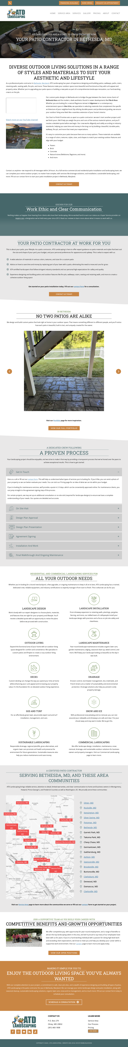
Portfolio (56, 420)
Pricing (91, 1027)
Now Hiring (87, 3)
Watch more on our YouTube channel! (22, 120)
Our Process (93, 1024)
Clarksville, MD (91, 891)
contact (85, 904)
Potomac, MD (90, 822)
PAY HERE (93, 1031)
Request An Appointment (107, 3)
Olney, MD (89, 803)
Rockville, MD (90, 807)
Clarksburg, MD (91, 876)
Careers (79, 944)
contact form (79, 286)
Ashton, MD (89, 857)
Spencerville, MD (91, 862)
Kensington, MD (91, 812)
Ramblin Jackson (86, 1043)
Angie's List (20, 218)
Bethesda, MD (90, 827)
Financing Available (69, 3)
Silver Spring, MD (92, 817)
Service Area (23, 904)
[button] (9, 371)
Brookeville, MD (91, 866)
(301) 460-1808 (54, 1027)
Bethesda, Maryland (41, 83)
